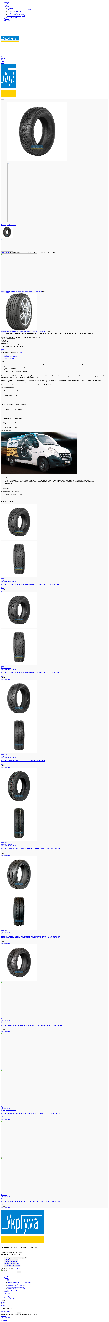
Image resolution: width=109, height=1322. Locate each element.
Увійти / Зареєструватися (11, 1298)
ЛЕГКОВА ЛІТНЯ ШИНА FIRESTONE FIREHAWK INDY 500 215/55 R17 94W (30, 937)
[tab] (56, 355)
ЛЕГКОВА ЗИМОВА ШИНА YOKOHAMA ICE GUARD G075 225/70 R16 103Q (30, 673)
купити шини (33, 384)
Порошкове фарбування (14, 11)
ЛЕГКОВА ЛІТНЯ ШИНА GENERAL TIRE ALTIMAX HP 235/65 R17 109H (23, 331)
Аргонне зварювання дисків (15, 14)
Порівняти (7, 1296)
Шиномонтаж (11, 8)
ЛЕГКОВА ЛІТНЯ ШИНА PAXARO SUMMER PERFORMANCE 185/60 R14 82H (31, 849)
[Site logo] (10, 55)
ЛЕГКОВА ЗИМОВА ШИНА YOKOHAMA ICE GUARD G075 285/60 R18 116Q (30, 585)
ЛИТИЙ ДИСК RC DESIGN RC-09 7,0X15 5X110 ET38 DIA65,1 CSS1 (21, 291)
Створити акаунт (6, 1311)
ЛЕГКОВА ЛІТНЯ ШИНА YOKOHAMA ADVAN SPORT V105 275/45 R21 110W (30, 1113)
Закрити (3, 1302)
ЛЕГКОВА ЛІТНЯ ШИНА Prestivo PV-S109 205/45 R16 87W (23, 761)
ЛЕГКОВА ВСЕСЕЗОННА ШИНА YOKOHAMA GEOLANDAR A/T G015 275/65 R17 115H (34, 1025)
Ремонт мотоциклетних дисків (16, 16)
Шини (8, 252)
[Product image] (19, 576)
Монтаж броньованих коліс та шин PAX (19, 9)
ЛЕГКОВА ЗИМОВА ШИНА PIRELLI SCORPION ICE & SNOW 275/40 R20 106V (31, 1201)
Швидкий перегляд (6, 580)
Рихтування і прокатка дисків (16, 13)
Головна (3, 252)
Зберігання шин (12, 17)
